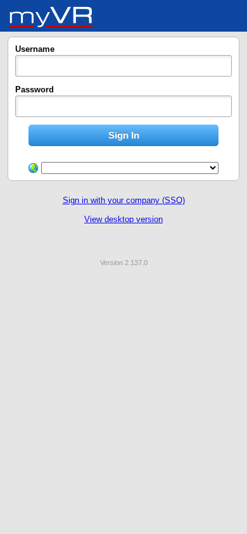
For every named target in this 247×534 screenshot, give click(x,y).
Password (34, 89)
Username (34, 49)
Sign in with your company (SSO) (124, 200)
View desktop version (123, 219)
